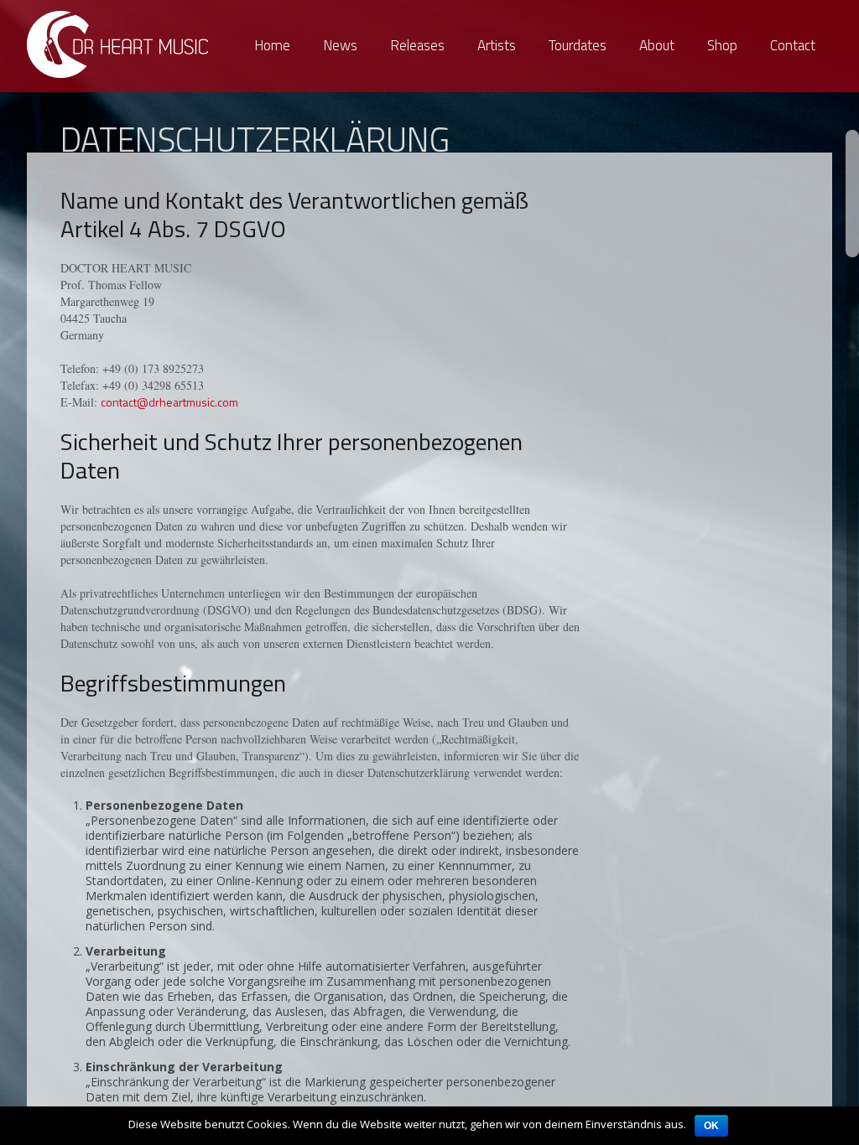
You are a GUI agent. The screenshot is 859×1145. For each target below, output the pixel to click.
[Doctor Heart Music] (119, 44)
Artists (496, 45)
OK (711, 1126)
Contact (792, 45)
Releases (417, 45)
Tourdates (578, 45)
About (656, 45)
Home (272, 45)
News (340, 45)
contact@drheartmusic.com (169, 402)
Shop (722, 45)
